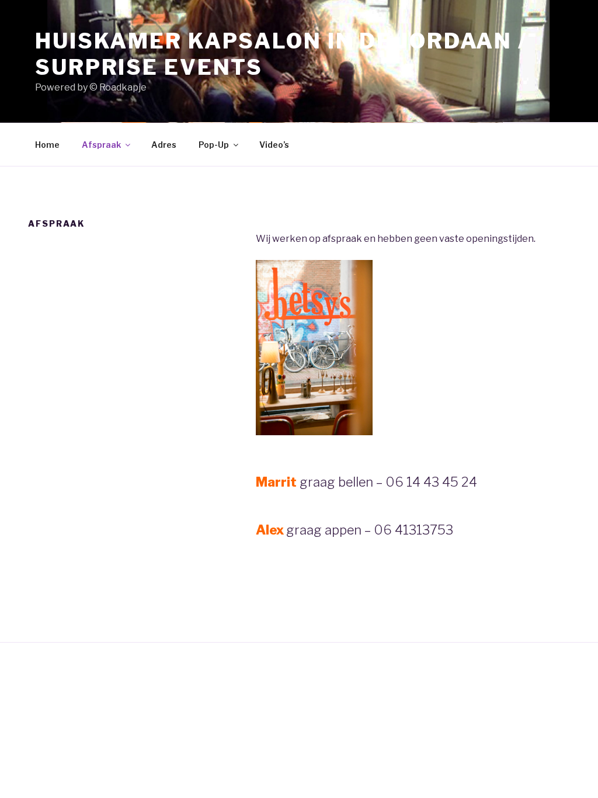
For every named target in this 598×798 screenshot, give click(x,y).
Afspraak (101, 145)
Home (47, 145)
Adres (163, 145)
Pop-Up (214, 145)
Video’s (274, 145)
